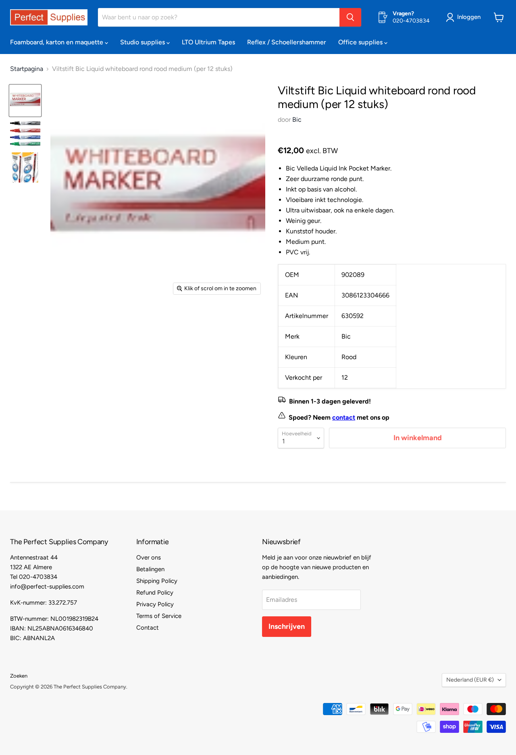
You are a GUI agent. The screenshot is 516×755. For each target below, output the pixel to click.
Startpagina (26, 69)
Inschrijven (286, 626)
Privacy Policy (155, 604)
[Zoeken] (350, 17)
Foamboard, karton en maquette (57, 42)
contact (343, 417)
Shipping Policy (156, 580)
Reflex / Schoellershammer (286, 42)
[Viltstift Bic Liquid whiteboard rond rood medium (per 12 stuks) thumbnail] (25, 100)
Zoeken (18, 676)
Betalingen (150, 569)
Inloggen (469, 17)
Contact (147, 627)
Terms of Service (158, 616)
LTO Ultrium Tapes (208, 42)
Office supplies (361, 42)
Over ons (148, 557)
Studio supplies (143, 42)
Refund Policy (154, 592)
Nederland (470, 679)
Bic (297, 119)
